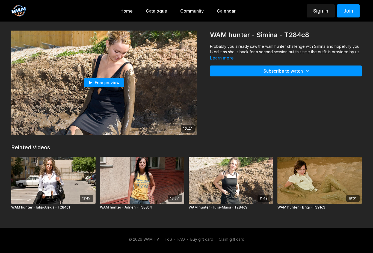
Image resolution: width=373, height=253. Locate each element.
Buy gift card (201, 239)
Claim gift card (231, 239)
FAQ (181, 239)
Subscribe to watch (283, 71)
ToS (168, 239)
